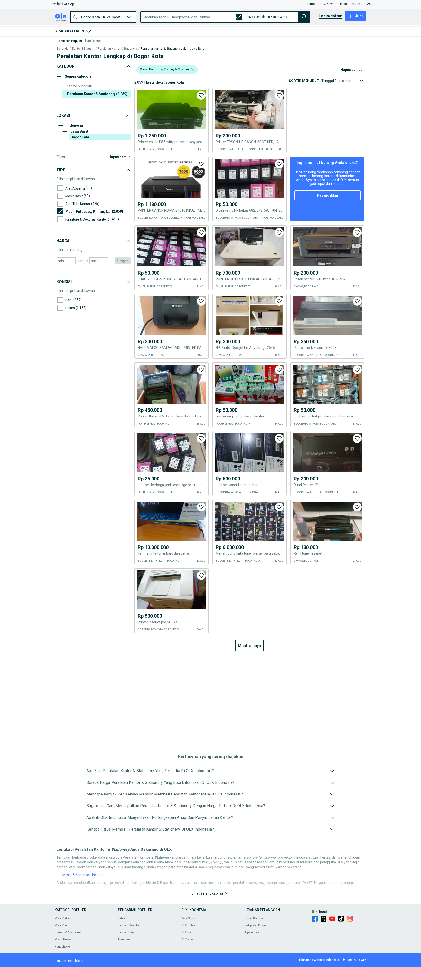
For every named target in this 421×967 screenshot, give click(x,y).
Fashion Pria (126, 932)
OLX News (188, 939)
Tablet (122, 918)
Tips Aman (252, 932)
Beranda (62, 48)
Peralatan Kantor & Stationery (117, 48)
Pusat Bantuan (255, 918)
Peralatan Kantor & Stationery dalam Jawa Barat (173, 48)
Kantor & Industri (83, 48)
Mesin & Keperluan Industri (83, 875)
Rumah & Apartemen (68, 932)
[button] (62, 4)
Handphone (62, 946)
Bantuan (60, 961)
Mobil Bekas (63, 918)
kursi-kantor (93, 41)
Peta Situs (188, 918)
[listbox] (193, 69)
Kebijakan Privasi (256, 925)
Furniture (124, 939)
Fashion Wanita (128, 925)
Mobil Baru (62, 925)
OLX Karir (187, 932)
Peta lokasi (75, 961)
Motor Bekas (63, 939)
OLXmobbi (188, 925)
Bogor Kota (80, 137)
